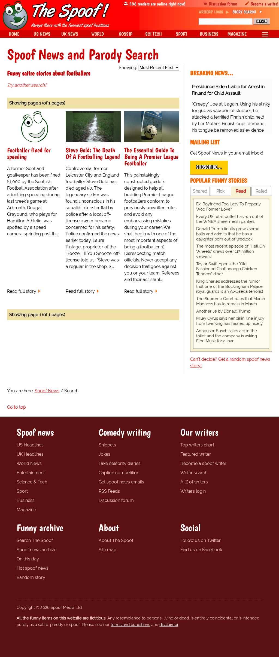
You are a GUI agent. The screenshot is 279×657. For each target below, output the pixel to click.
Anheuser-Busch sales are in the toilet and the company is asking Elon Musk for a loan (226, 336)
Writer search (193, 472)
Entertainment (31, 472)
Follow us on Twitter (200, 540)
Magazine (26, 509)
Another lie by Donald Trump (223, 311)
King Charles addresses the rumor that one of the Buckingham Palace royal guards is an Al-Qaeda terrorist (229, 286)
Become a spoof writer (203, 463)
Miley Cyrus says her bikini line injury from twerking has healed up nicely (230, 321)
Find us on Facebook (201, 549)
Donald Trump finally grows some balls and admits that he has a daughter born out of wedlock (227, 234)
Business (26, 500)
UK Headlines (30, 454)
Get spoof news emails (121, 482)
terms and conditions (130, 624)
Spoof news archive (36, 549)
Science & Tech (32, 482)
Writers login (193, 491)
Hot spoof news (32, 568)
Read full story (21, 291)
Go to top (16, 407)
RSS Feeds (109, 491)
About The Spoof (116, 540)
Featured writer (195, 454)
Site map (107, 549)
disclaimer (168, 624)
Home (14, 34)
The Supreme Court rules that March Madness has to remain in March (230, 301)
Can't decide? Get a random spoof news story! (230, 362)
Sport (22, 491)
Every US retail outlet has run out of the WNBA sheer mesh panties (229, 219)
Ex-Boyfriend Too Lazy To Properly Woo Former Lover (228, 207)
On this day (28, 559)
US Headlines (30, 445)
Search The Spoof (35, 540)
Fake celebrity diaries (120, 463)
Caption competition (119, 472)
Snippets (107, 445)
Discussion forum (223, 4)
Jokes (104, 454)
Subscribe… (209, 167)
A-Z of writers (194, 482)
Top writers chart (197, 445)
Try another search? (27, 85)
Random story (31, 577)
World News (29, 463)
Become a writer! (264, 4)
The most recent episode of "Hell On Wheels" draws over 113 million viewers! (230, 251)
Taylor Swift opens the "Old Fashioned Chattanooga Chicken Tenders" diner (226, 269)
